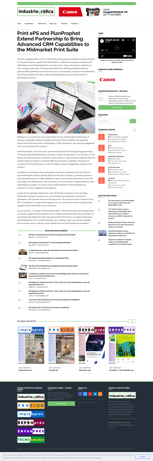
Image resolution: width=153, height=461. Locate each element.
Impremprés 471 (25, 370)
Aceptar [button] (143, 456)
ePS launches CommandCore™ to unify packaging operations (50, 242)
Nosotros (74, 23)
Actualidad (29, 23)
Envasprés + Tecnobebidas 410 (121, 370)
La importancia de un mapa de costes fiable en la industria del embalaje (53, 250)
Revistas (64, 23)
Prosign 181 (53, 370)
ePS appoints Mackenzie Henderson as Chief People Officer (49, 258)
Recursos (53, 23)
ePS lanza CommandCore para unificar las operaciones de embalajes (52, 235)
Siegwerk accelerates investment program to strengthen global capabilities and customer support (120, 242)
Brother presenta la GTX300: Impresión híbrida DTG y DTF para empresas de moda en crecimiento (121, 225)
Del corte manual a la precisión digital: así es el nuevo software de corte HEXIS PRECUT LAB (121, 203)
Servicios (94, 402)
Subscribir (118, 107)
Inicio (19, 23)
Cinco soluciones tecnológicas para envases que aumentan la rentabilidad (54, 300)
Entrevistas (42, 23)
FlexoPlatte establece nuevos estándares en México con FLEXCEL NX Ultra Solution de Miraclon (121, 233)
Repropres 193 (85, 370)
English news (25, 29)
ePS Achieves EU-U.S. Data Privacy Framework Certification (49, 307)
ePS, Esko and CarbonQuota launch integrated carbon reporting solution (53, 266)
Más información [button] (95, 458)
